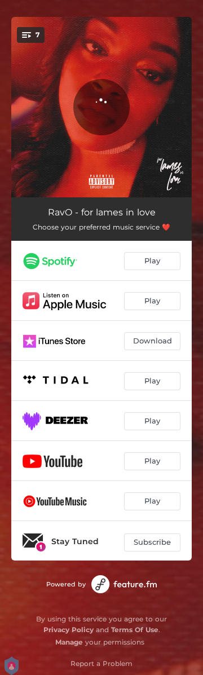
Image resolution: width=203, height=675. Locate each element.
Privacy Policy (68, 629)
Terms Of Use (134, 629)
